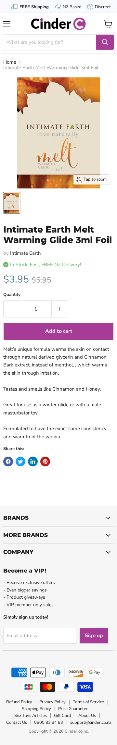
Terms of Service (88, 702)
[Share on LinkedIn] (33, 461)
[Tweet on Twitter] (20, 461)
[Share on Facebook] (8, 461)
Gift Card (62, 716)
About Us (87, 716)
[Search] (105, 42)
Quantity (11, 294)
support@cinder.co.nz (90, 722)
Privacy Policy (52, 702)
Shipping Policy (36, 709)
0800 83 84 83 (48, 722)
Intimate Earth (25, 253)
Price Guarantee (73, 709)
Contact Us (16, 722)
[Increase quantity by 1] (60, 308)
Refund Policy (19, 702)
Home (9, 62)
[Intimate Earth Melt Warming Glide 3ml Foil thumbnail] (12, 202)
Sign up (94, 635)
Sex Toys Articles (30, 716)
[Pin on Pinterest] (45, 461)
